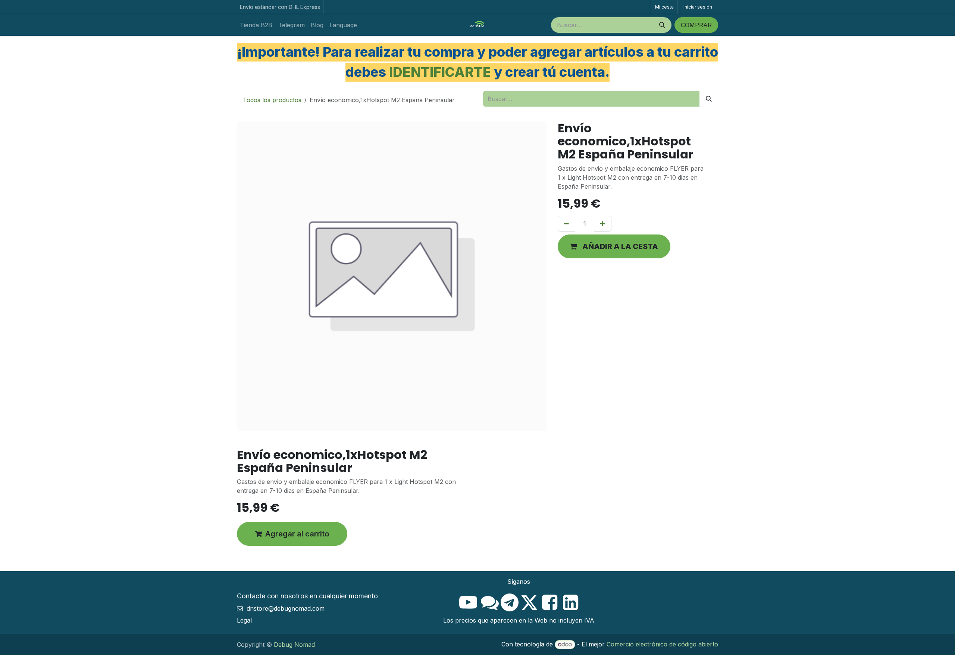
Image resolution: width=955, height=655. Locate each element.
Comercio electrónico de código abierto (662, 644)
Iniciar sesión (697, 7)
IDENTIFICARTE (440, 72)
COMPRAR (696, 25)
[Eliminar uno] (566, 224)
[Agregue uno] (602, 224)
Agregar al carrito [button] (297, 533)
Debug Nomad (294, 644)
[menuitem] (256, 25)
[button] (614, 246)
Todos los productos (272, 100)
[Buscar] (662, 25)
